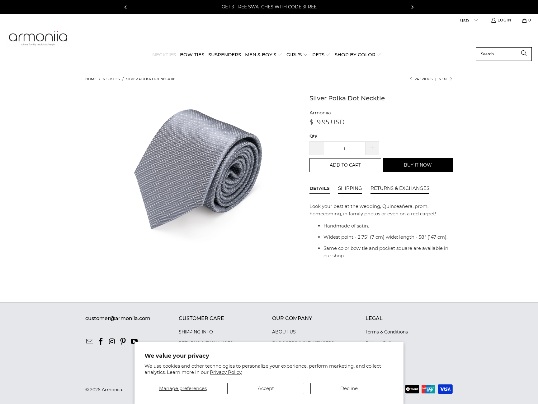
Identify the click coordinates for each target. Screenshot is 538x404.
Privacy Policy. (226, 372)
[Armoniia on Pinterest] (123, 342)
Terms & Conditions (387, 332)
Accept (266, 388)
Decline (349, 388)
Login (505, 20)
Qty (313, 135)
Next (444, 79)
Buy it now (418, 165)
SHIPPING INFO (196, 332)
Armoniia (320, 113)
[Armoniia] (38, 38)
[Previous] (126, 7)
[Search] (524, 54)
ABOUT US (284, 332)
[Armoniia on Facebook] (101, 342)
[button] (263, 55)
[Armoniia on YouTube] (134, 342)
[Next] (412, 7)
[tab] (319, 189)
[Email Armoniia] (90, 342)
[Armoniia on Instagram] (112, 342)
